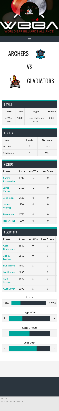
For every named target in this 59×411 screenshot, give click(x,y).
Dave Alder (9, 214)
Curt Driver (9, 288)
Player (6, 171)
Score (22, 171)
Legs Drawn (47, 171)
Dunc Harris (9, 265)
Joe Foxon (8, 197)
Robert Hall (9, 220)
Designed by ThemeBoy (12, 401)
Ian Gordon (9, 272)
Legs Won (33, 171)
